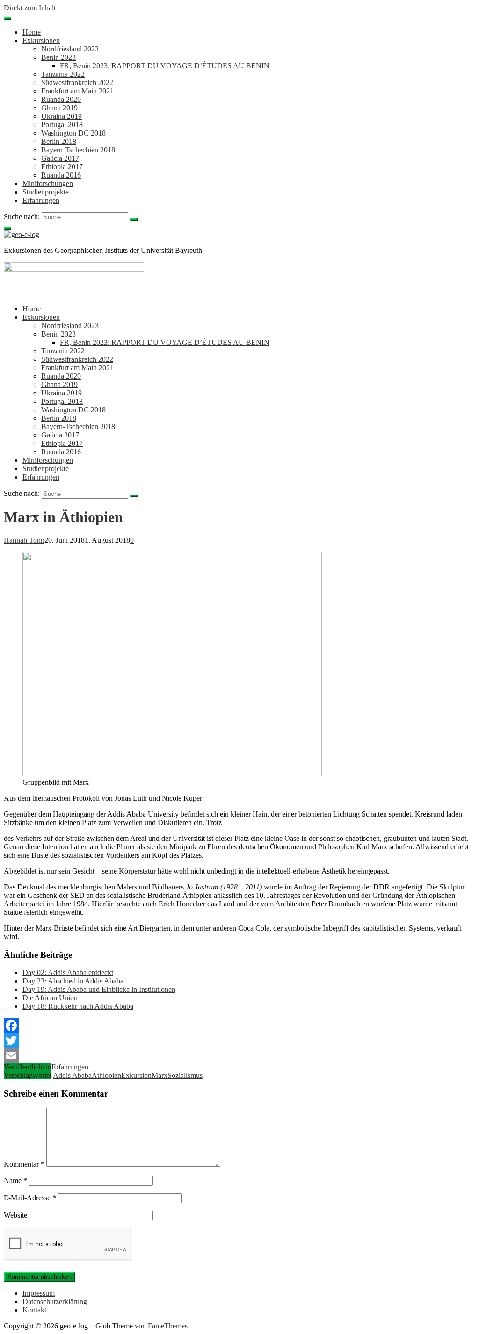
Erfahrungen (40, 200)
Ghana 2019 (59, 108)
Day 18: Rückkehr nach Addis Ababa (77, 1006)
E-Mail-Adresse (30, 1198)
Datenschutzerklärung (54, 1301)
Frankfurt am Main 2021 (77, 91)
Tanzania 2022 (63, 74)
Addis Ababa (72, 1075)
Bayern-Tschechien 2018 (78, 150)
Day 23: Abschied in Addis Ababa (72, 981)
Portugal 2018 (62, 125)
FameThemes (168, 1326)
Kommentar (24, 1164)
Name (15, 1180)
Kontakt (34, 1310)
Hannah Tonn (24, 540)
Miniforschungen (47, 183)
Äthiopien (106, 1075)
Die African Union (50, 998)
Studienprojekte (45, 192)
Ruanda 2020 (61, 99)
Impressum (38, 1293)
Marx (159, 1075)
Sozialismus (185, 1075)
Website (15, 1215)
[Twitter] (239, 1040)
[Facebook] (239, 1025)
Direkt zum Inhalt (30, 8)
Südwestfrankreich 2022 (77, 82)
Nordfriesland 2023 (70, 49)
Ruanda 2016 (61, 175)
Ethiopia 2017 (62, 167)
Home (31, 32)
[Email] (239, 1055)
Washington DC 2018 (73, 133)
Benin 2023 (58, 57)
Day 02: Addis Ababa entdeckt (67, 972)
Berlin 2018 (58, 141)
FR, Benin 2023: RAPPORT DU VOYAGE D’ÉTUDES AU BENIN (164, 66)
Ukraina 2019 (61, 116)
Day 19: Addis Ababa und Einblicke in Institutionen (98, 989)
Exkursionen (41, 40)
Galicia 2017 (60, 158)
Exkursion (136, 1075)
